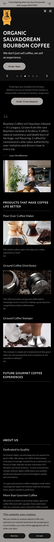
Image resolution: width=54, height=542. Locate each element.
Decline (14, 536)
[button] (17, 76)
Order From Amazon (27, 101)
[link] (7, 11)
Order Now (14, 66)
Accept (39, 536)
